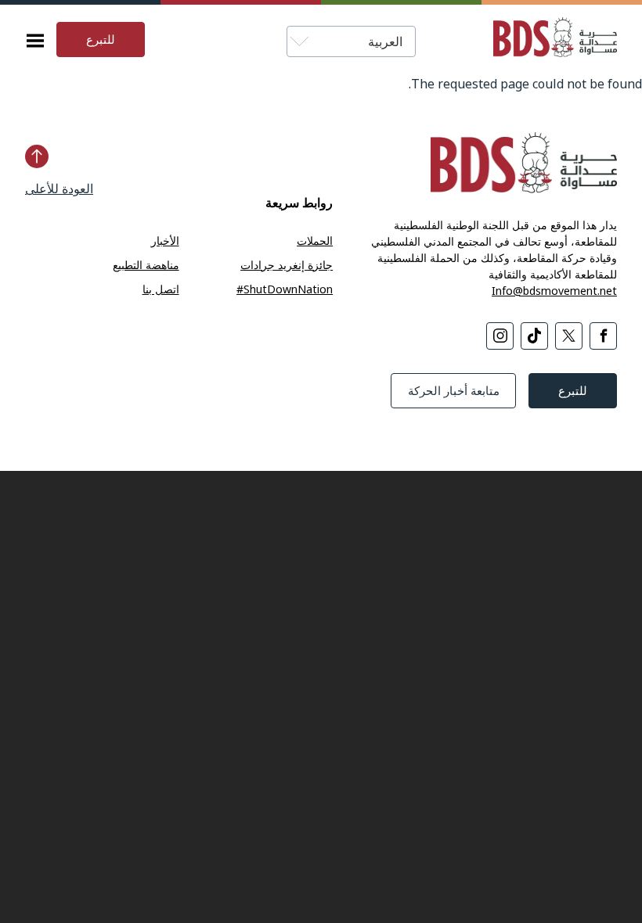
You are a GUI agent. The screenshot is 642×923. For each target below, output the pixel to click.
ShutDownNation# (284, 289)
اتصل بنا (160, 289)
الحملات (315, 240)
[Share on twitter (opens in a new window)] (568, 336)
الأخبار (165, 240)
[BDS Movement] (549, 39)
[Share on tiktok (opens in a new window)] (534, 336)
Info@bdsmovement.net (554, 290)
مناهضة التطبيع (146, 264)
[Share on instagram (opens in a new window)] (500, 336)
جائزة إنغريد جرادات (286, 264)
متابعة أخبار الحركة (454, 390)
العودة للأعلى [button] (59, 188)
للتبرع (100, 39)
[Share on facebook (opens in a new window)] (603, 336)
